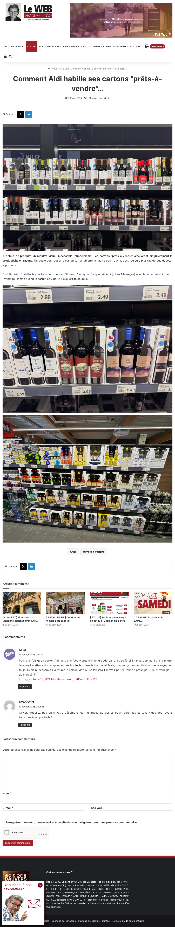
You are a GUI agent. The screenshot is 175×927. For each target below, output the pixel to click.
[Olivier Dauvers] (29, 12)
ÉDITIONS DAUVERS (14, 46)
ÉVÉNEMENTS (120, 46)
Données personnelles (64, 920)
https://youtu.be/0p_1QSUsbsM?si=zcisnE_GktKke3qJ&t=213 (58, 679)
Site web (97, 808)
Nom (7, 793)
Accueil (54, 68)
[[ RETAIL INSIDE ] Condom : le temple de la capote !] (65, 603)
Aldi (73, 551)
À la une (64, 68)
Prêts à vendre (95, 551)
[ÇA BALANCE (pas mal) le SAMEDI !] (153, 603)
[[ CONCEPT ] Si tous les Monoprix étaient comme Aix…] (22, 603)
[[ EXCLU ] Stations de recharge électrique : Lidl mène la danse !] (109, 603)
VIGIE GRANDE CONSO (74, 46)
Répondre (25, 686)
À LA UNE (31, 46)
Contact (106, 920)
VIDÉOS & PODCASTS (50, 46)
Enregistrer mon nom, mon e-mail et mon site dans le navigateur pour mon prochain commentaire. (72, 822)
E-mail (8, 808)
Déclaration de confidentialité (128, 920)
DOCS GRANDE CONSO (99, 46)
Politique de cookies (89, 920)
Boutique (135, 46)
